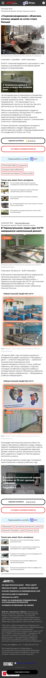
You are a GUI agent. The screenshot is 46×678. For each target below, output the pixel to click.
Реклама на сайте (10, 597)
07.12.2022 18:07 (6, 9)
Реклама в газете (9, 588)
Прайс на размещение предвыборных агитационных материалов (19, 601)
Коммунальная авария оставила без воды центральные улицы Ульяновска (24, 190)
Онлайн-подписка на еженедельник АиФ (21, 591)
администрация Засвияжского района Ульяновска (21, 56)
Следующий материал (22, 672)
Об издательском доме (13, 585)
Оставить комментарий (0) (23, 149)
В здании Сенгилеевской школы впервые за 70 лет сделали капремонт (22, 480)
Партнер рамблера (20, 667)
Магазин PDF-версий (28, 588)
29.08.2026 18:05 (7, 223)
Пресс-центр (31, 585)
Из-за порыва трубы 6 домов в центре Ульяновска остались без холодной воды (24, 183)
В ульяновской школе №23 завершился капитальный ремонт (23, 561)
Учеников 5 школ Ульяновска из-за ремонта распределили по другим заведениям (25, 547)
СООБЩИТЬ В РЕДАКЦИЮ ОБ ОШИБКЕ (18, 605)
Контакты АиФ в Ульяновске (15, 594)
